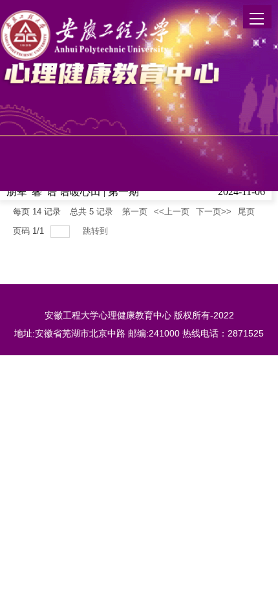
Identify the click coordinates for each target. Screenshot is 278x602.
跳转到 (97, 231)
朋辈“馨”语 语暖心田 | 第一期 (72, 191)
